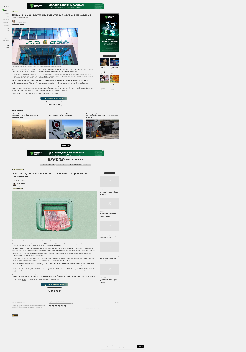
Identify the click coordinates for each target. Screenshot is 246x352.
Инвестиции (62, 164)
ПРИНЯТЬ (140, 346)
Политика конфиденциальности (92, 308)
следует (34, 245)
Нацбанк (20, 188)
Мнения (7, 28)
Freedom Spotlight (5, 41)
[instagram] (50, 306)
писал (24, 279)
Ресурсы (87, 164)
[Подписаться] (73, 303)
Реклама (7, 38)
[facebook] (65, 306)
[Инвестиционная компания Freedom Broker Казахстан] (5, 10)
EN (6, 6)
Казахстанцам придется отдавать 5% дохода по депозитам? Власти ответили (109, 281)
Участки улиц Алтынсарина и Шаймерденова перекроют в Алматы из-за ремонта (102, 115)
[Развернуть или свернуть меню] (8, 33)
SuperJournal (6, 22)
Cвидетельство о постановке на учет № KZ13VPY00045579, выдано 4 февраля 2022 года (27, 307)
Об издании (53, 308)
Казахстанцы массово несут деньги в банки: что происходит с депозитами (109, 192)
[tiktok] (59, 306)
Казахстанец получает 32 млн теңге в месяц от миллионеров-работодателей (65, 114)
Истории (7, 14)
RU (4, 6)
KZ (8, 6)
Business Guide (6, 19)
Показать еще (66, 145)
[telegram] (53, 306)
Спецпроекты (6, 40)
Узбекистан (6, 48)
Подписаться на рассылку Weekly (57, 301)
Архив (7, 30)
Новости (7, 13)
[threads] (62, 306)
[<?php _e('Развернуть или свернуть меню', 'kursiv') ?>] (8, 45)
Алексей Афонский (21, 19)
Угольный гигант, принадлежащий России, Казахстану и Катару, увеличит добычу (109, 258)
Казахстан (6, 47)
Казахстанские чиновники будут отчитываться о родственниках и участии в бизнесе (109, 215)
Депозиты (15, 188)
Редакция (7, 37)
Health (7, 24)
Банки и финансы (48, 164)
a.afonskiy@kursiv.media (20, 22)
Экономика (6, 25)
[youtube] (56, 306)
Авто (8, 16)
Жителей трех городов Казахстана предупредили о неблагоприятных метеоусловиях (25, 115)
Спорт (7, 27)
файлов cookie (121, 347)
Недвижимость (75, 164)
